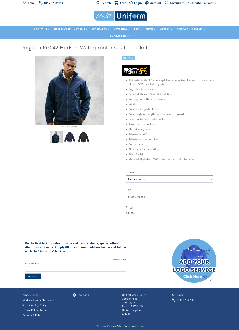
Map (128, 314)
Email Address (32, 263)
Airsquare (138, 326)
